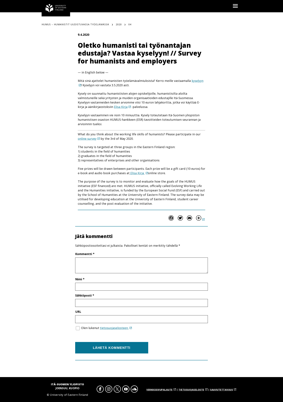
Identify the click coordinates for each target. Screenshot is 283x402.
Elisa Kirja (121, 107)
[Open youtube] (125, 389)
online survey (87, 139)
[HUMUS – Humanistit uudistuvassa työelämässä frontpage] (56, 8)
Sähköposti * (84, 295)
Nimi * (80, 279)
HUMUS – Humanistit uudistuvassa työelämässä (75, 24)
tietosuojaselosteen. (114, 328)
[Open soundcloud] (134, 389)
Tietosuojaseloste (191, 389)
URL (78, 312)
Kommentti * (84, 254)
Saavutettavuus (221, 389)
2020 (119, 24)
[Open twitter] (117, 389)
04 (129, 24)
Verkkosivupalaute (159, 389)
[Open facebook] (100, 389)
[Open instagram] (108, 389)
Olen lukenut (105, 328)
